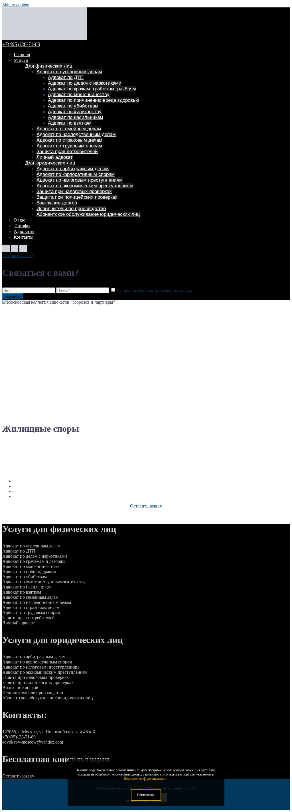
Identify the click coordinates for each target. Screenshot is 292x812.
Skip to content (15, 4)
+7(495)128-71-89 (21, 44)
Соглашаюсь (146, 795)
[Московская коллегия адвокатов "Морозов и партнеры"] (44, 38)
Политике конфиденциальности (146, 779)
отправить (13, 296)
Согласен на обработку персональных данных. (154, 290)
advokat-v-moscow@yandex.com (32, 742)
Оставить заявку (18, 255)
